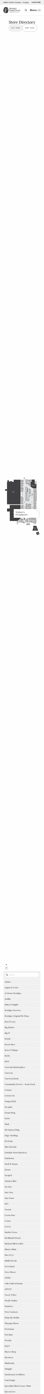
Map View (29, 28)
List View (15, 28)
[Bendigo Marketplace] (11, 10)
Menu (33, 10)
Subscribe (36, 2)
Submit (41, 13)
